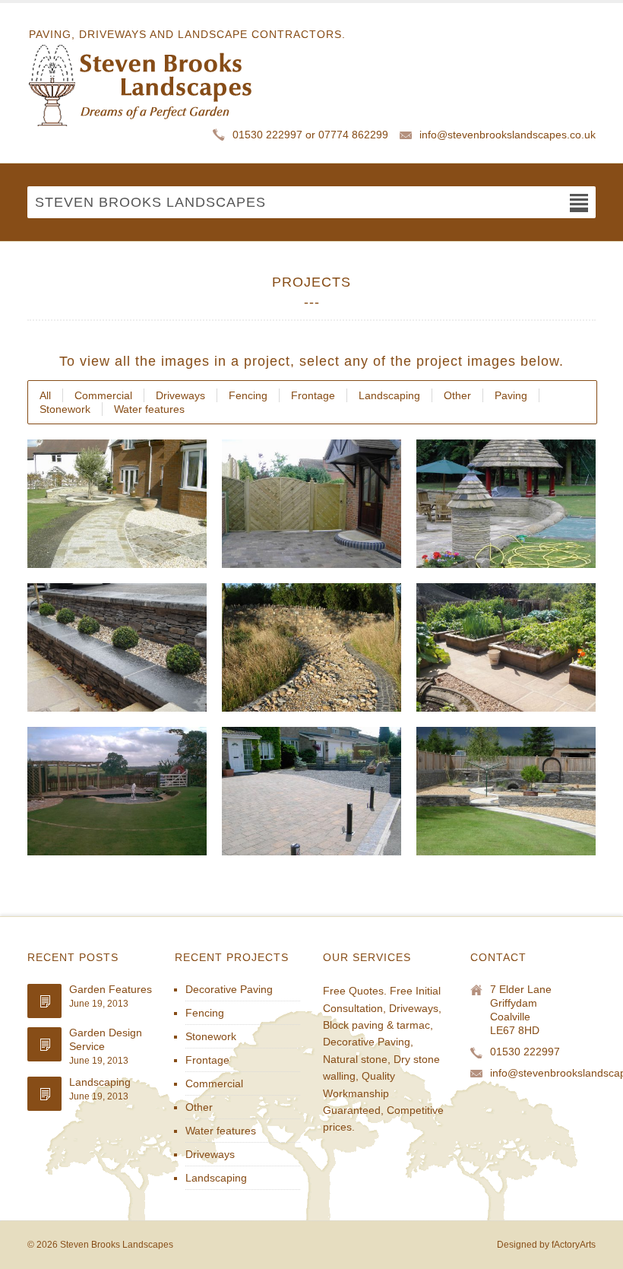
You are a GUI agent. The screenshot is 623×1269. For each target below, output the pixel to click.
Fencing (248, 395)
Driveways (180, 395)
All (45, 395)
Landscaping (389, 395)
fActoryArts (574, 1244)
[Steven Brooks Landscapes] (186, 84)
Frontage (313, 395)
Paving (511, 395)
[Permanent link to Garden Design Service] (44, 1044)
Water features (149, 409)
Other (457, 395)
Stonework (65, 409)
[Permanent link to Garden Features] (44, 1001)
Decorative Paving (229, 989)
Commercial (103, 395)
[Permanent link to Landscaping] (44, 1094)
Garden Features (110, 989)
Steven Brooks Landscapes (116, 1244)
